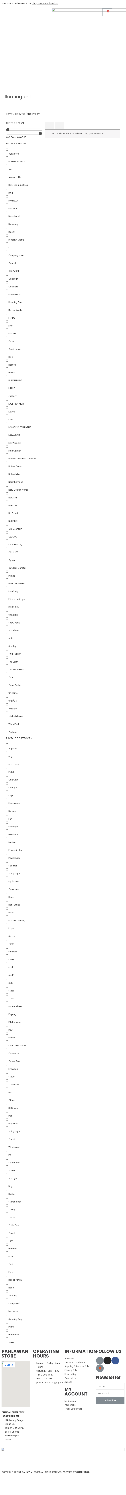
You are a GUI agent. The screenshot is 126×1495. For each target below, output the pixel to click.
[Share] (12, 1487)
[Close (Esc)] (4, 1487)
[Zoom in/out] (29, 1487)
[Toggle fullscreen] (20, 1487)
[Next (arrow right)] (12, 1492)
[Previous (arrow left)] (4, 1492)
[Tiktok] (100, 1360)
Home (9, 113)
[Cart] (107, 12)
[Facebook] (115, 1360)
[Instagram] (107, 1360)
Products (20, 113)
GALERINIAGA (82, 1472)
